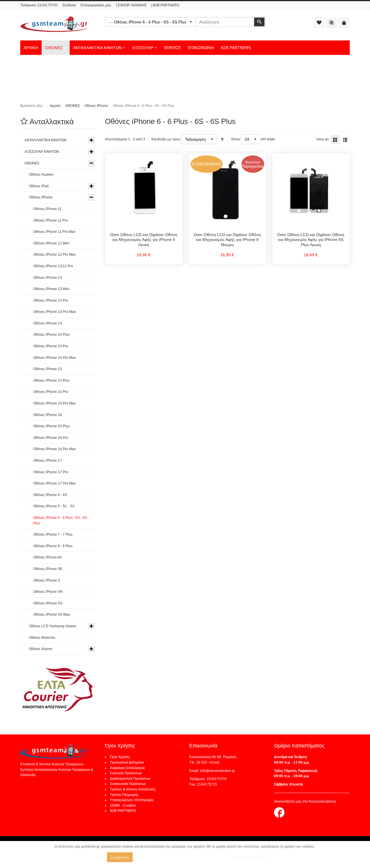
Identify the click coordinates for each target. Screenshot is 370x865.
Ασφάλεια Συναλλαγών (127, 768)
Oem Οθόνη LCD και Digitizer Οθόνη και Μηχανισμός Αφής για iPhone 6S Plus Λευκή (310, 239)
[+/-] (222, 139)
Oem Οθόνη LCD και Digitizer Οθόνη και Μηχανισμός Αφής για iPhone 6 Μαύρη (227, 239)
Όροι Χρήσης (120, 757)
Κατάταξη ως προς (165, 139)
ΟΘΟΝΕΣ (72, 106)
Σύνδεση (69, 5)
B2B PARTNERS (123, 811)
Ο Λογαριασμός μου (95, 5)
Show (235, 139)
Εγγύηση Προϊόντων (126, 773)
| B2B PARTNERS (165, 5)
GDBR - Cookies (123, 805)
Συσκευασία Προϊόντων (128, 784)
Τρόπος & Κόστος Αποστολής (133, 789)
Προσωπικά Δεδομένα (127, 762)
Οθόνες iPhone (96, 106)
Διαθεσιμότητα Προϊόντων (130, 779)
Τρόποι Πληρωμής (124, 795)
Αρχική (55, 106)
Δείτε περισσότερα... (250, 857)
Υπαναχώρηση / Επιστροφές (132, 800)
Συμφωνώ (120, 857)
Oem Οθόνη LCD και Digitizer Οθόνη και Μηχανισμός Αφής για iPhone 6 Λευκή (143, 239)
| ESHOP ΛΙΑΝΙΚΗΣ (131, 5)
